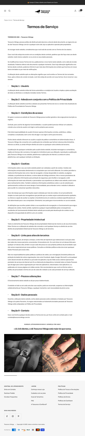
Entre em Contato (10, 389)
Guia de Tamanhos (37, 397)
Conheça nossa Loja (38, 389)
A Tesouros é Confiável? (39, 404)
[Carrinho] (80, 11)
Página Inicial (8, 20)
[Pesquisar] (9, 11)
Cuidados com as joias (38, 393)
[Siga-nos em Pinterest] (18, 416)
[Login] (75, 11)
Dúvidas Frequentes (10, 397)
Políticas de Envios (64, 397)
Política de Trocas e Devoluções (68, 389)
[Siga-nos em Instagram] (13, 416)
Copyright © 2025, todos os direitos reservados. (31, 424)
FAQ (32, 401)
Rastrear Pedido (9, 393)
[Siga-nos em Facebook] (7, 416)
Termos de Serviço (64, 404)
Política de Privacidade (65, 393)
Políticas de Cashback (65, 401)
